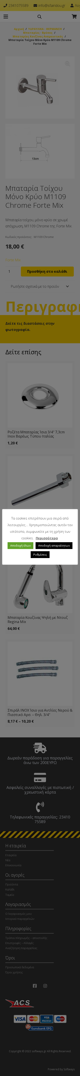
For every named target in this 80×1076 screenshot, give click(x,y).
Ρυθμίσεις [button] (40, 555)
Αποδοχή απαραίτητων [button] (54, 545)
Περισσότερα (47, 538)
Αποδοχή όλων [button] (20, 545)
